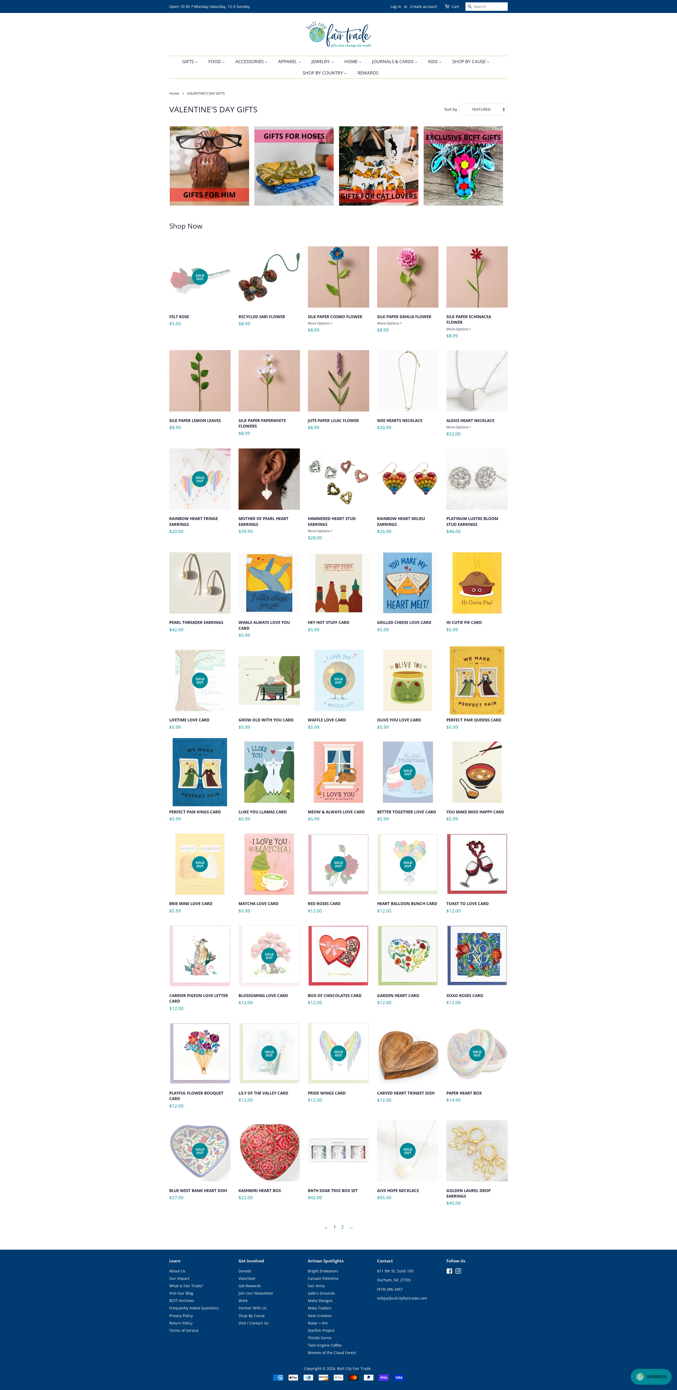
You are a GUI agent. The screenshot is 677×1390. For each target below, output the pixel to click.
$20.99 (399, 426)
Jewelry (321, 61)
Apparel (288, 61)
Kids (433, 61)
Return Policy (181, 1323)
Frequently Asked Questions (194, 1307)
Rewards (368, 73)
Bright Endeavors (323, 1270)
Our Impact (179, 1278)
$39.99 (264, 527)
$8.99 (262, 322)
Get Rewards (250, 1285)
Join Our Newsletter (256, 1293)
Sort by (450, 109)
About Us (177, 1270)
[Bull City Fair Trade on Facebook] (449, 1272)
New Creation (320, 1315)
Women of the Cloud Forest (332, 1352)
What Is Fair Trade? (186, 1285)
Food (215, 61)
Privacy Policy (181, 1315)
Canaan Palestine (323, 1278)
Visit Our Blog (181, 1293)
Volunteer (247, 1278)
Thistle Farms (320, 1337)
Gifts (188, 61)
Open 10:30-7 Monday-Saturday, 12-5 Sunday (209, 6)
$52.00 (470, 427)
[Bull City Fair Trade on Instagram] (458, 1272)
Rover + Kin (318, 1323)
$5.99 (264, 631)
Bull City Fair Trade (354, 1368)
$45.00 (468, 1199)
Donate (245, 1270)
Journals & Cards (393, 61)
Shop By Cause (469, 61)
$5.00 (186, 302)
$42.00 (196, 628)
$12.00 (325, 889)
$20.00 (193, 507)
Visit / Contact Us (253, 1323)
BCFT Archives (181, 1300)
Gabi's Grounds (321, 1293)
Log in (396, 6)
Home (351, 61)
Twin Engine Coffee (325, 1345)
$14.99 (464, 1078)
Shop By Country (323, 73)
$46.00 (472, 527)
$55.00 (398, 1175)
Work (243, 1300)
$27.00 (198, 1175)
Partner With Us (253, 1307)
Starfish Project (321, 1330)
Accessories (250, 61)
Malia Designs (320, 1300)
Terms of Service (184, 1330)
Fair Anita (316, 1285)
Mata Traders (320, 1307)
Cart (455, 6)
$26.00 (401, 527)
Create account (423, 6)
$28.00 (332, 528)
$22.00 (260, 1196)
